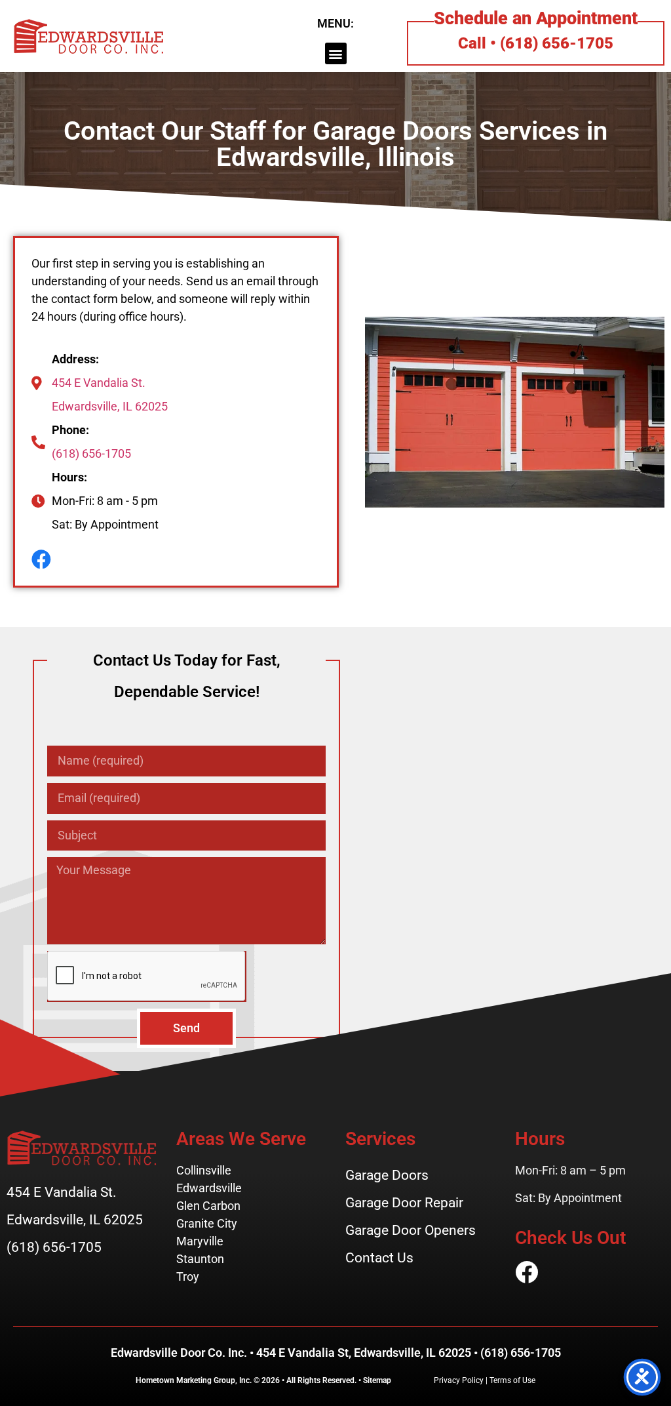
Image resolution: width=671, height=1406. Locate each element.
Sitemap (377, 1380)
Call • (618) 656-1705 (535, 43)
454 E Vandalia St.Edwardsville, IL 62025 (110, 394)
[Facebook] (41, 559)
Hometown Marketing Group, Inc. (194, 1380)
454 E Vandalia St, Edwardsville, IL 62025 (363, 1352)
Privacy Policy (459, 1380)
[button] (336, 53)
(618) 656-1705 (91, 453)
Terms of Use (512, 1380)
